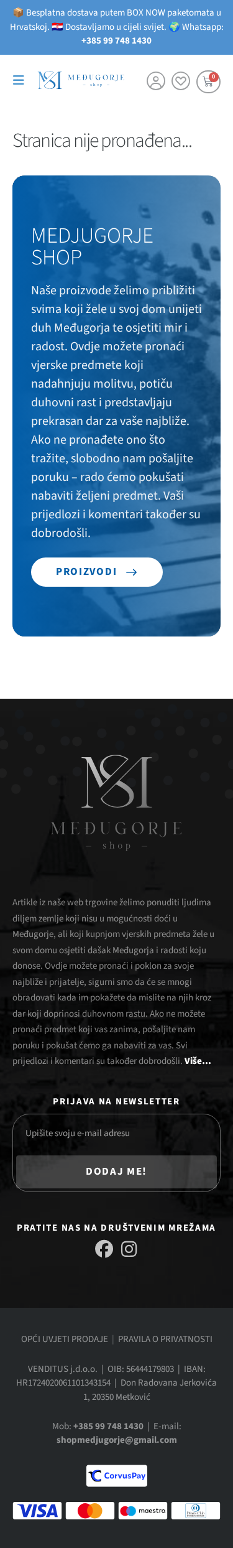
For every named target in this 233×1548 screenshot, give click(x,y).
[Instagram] (129, 1249)
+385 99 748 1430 (116, 40)
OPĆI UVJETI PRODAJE (64, 1339)
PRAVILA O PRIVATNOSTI (165, 1339)
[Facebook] (104, 1249)
